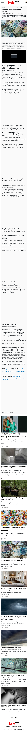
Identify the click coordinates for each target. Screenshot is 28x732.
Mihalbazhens (9, 13)
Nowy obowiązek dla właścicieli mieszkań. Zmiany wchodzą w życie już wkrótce (13, 378)
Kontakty (8, 726)
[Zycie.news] (13, 2)
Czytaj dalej (14, 717)
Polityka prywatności (17, 726)
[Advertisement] (14, 109)
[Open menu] (2, 2)
